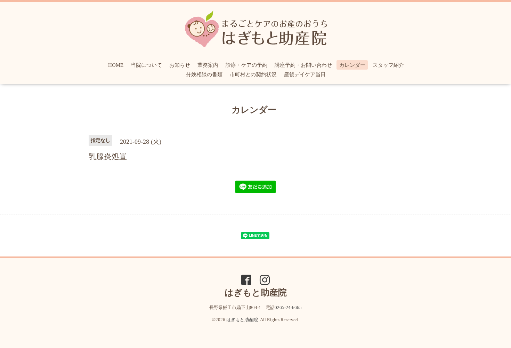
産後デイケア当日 (305, 74)
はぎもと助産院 (242, 319)
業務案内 (207, 65)
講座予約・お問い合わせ (303, 65)
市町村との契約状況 (253, 74)
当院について (146, 65)
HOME (115, 65)
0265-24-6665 (288, 307)
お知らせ (179, 65)
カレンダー (352, 65)
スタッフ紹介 (388, 65)
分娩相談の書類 (204, 74)
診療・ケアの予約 (246, 65)
